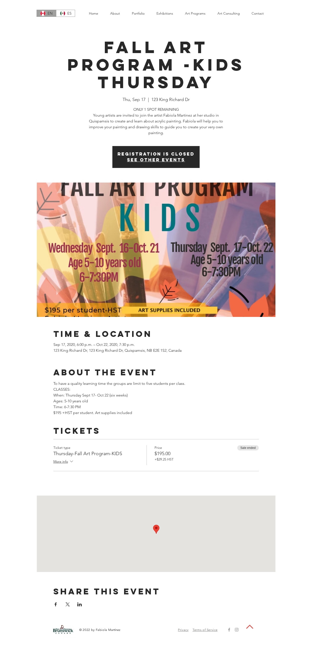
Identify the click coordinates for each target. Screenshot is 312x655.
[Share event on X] (67, 604)
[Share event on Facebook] (55, 604)
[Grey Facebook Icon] (229, 629)
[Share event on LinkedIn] (79, 604)
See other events (156, 160)
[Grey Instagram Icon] (236, 629)
